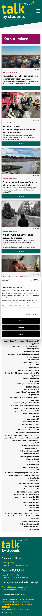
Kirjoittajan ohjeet (9, 563)
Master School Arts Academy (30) (27, 392)
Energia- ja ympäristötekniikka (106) (26, 408)
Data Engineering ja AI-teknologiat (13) (24, 405)
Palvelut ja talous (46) (31, 378)
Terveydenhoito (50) (31, 486)
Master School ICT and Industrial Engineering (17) (21, 341)
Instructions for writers (11, 575)
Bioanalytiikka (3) (32, 459)
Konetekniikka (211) (32, 427)
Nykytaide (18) (34, 395)
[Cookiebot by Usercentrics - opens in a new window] (31, 280)
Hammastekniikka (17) (31, 414)
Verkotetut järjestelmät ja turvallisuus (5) (23, 354)
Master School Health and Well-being (15, 277)
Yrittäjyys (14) (34, 381)
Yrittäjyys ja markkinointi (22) (28, 384)
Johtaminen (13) (33, 359)
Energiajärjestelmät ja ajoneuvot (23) (25, 411)
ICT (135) (36, 416)
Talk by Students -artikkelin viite (15, 565)
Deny (21, 334)
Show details (31, 314)
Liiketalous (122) (33, 365)
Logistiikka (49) (33, 368)
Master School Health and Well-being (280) (23, 475)
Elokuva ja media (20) (31, 389)
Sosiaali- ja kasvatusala (10, 123)
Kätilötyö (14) (34, 470)
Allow (21, 321)
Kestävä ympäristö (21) (30, 362)
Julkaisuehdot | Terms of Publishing (16, 602)
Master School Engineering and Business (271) (22, 373)
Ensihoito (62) (34, 462)
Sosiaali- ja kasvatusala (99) (28, 483)
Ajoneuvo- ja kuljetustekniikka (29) (26, 403)
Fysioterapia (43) (33, 464)
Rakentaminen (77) (32, 448)
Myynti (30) (35, 344)
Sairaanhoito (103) (32, 481)
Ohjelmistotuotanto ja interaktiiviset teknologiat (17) (25, 347)
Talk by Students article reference (15, 577)
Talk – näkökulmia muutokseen (14, 587)
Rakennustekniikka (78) (30, 445)
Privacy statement (27, 599)
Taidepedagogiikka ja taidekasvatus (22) (24, 397)
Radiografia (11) (33, 478)
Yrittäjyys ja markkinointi (11, 72)
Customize (20, 327)
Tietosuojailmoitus (9, 599)
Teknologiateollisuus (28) (29, 451)
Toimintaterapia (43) (31, 489)
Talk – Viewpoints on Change (13, 589)
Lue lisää (21, 88)
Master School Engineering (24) (27, 432)
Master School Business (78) (28, 370)
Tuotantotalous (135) (31, 351)
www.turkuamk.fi (8, 609)
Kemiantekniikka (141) (31, 422)
